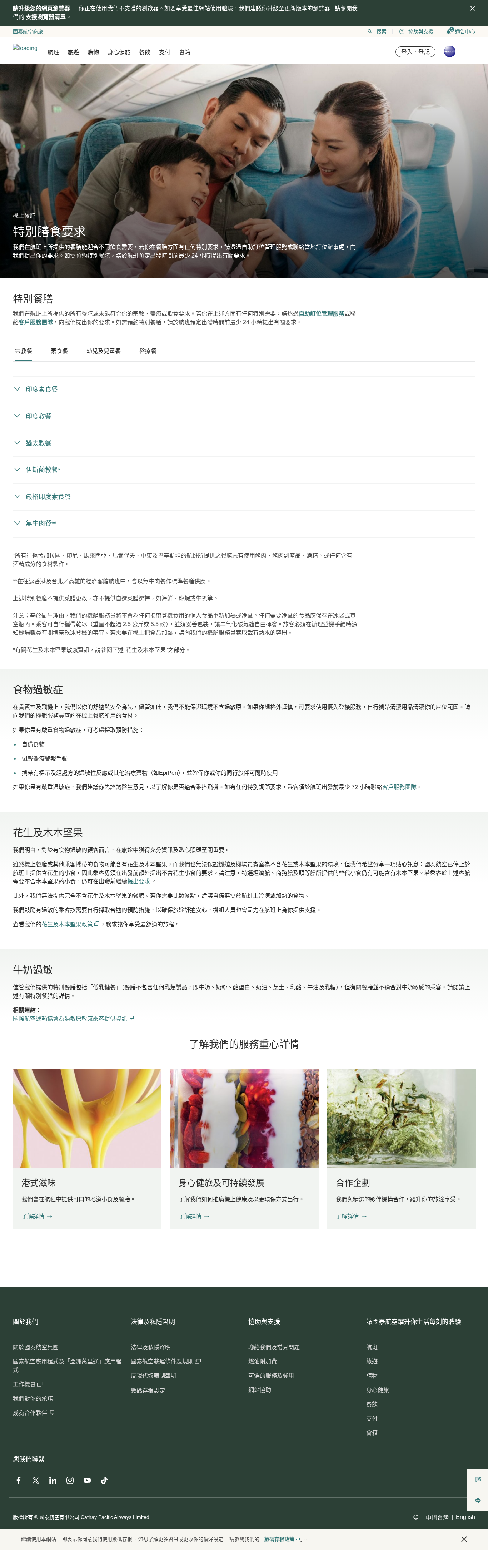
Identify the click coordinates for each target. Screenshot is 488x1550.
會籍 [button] (184, 52)
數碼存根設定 (148, 1391)
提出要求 (138, 881)
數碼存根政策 (279, 1539)
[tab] (23, 351)
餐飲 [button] (144, 52)
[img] (472, 8)
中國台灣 (437, 1518)
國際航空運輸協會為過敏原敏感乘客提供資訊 (73, 1019)
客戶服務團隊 (36, 322)
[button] (36, 1216)
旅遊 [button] (73, 52)
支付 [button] (164, 52)
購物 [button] (93, 52)
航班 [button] (53, 52)
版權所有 (23, 1517)
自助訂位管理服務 (321, 314)
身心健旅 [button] (119, 52)
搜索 (382, 31)
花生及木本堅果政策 (67, 924)
